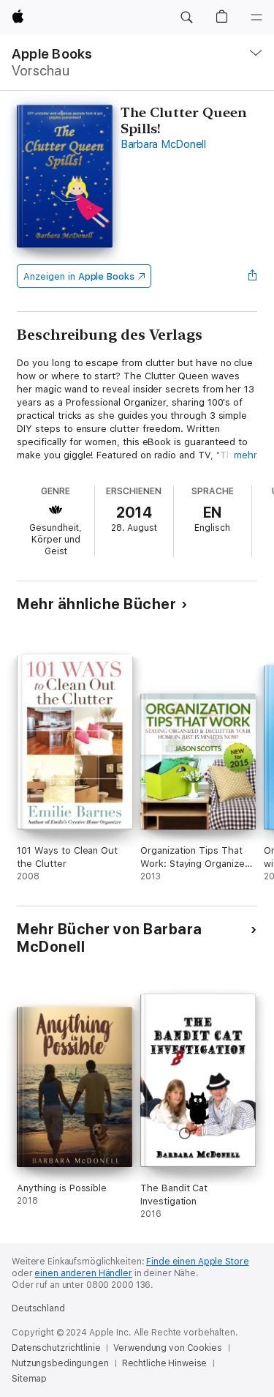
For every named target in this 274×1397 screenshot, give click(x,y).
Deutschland (38, 1308)
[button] (186, 17)
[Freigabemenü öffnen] (253, 276)
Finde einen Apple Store (197, 1261)
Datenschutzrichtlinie (56, 1348)
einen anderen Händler (83, 1273)
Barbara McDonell (163, 144)
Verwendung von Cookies (167, 1348)
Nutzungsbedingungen (60, 1363)
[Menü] (256, 17)
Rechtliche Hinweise (165, 1363)
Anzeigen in (78, 276)
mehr (245, 455)
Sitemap (29, 1379)
